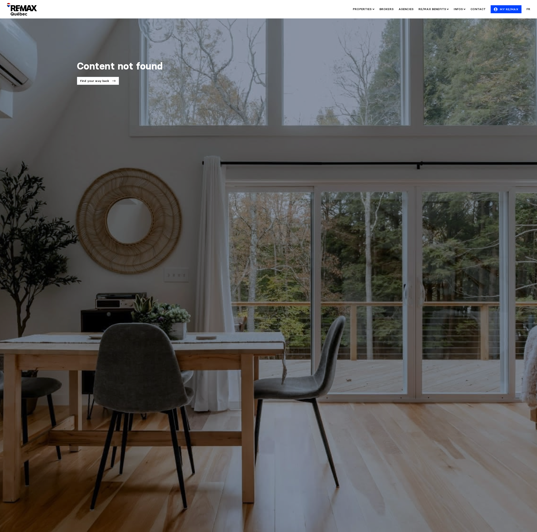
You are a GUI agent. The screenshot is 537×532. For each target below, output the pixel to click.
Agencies (406, 9)
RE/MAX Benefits (432, 9)
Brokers (386, 9)
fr (528, 9)
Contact (478, 9)
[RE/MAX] (22, 9)
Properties (363, 9)
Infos (459, 9)
